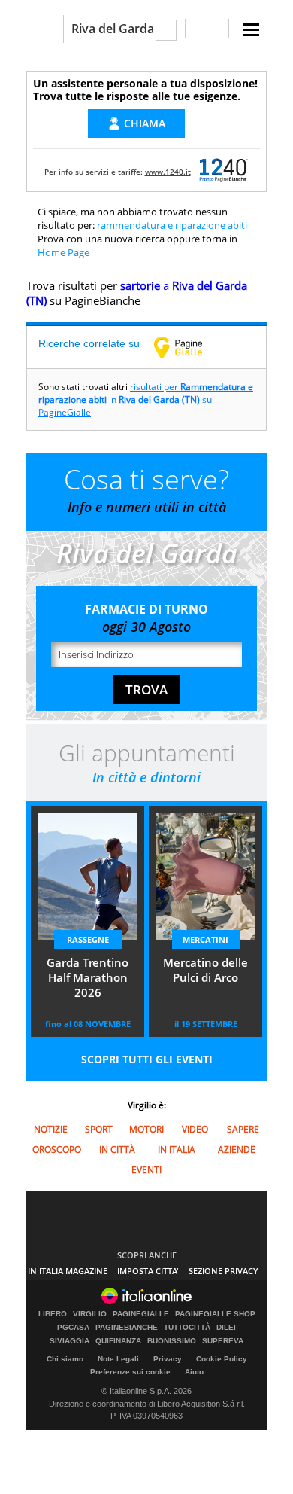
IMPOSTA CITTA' (148, 1270)
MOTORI (146, 1129)
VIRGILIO (90, 1314)
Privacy (167, 1359)
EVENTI (146, 1169)
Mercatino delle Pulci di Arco (205, 970)
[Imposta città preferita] (44, 29)
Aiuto (194, 1371)
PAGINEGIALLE (141, 1314)
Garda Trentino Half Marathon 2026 (87, 977)
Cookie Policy (221, 1359)
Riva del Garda (112, 28)
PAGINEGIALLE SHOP (215, 1314)
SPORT (99, 1129)
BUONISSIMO (171, 1341)
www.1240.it (168, 171)
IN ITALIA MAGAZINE (67, 1270)
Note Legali (118, 1359)
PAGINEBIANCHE (126, 1327)
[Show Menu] (251, 29)
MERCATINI (205, 939)
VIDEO (195, 1129)
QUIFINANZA (118, 1341)
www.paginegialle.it (189, 347)
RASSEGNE (88, 939)
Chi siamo (65, 1359)
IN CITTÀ (117, 1149)
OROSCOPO (56, 1149)
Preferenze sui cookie (130, 1371)
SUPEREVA (222, 1341)
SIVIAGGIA (69, 1341)
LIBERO (52, 1314)
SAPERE (243, 1129)
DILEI (226, 1327)
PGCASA (73, 1327)
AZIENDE (236, 1149)
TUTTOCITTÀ (187, 1327)
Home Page (63, 252)
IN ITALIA (176, 1149)
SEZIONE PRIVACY (223, 1270)
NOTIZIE (51, 1129)
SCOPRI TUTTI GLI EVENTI (147, 1059)
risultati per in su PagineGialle (145, 399)
